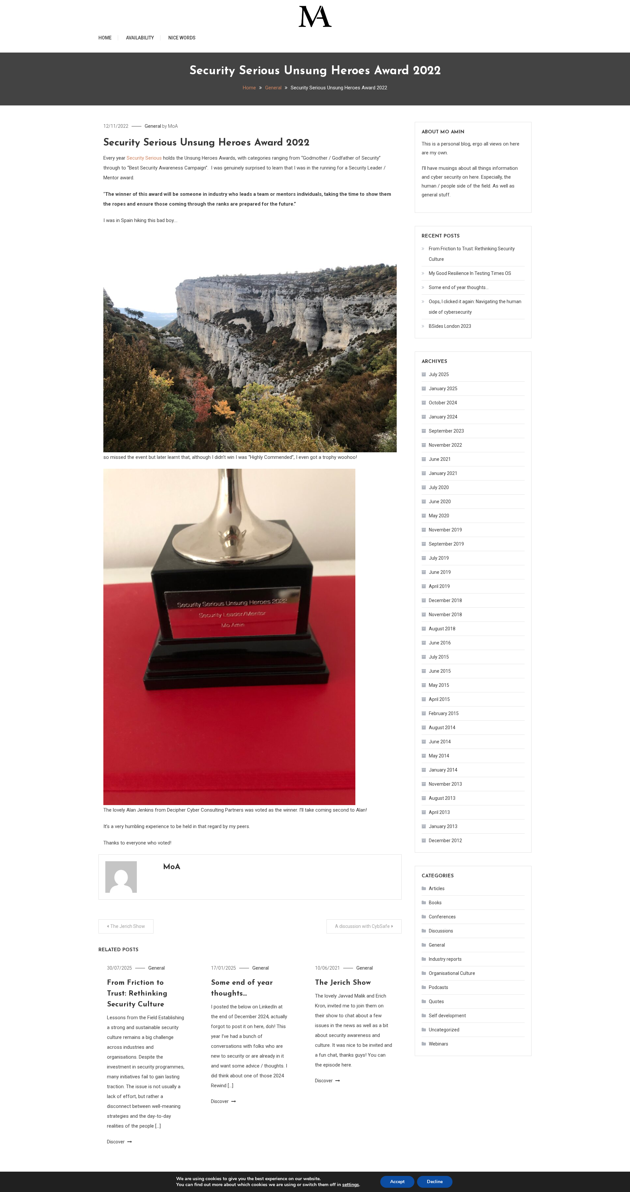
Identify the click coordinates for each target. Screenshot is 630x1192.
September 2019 (446, 544)
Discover (116, 1141)
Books (435, 902)
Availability (140, 37)
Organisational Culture (452, 973)
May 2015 (439, 685)
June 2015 (440, 671)
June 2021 (440, 459)
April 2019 (439, 586)
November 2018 (445, 614)
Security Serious (144, 158)
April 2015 (439, 699)
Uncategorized (444, 1029)
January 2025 (443, 388)
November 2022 (445, 445)
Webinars (438, 1043)
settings (350, 1185)
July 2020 (439, 487)
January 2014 (443, 770)
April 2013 (439, 812)
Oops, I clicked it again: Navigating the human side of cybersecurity (475, 307)
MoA (173, 126)
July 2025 (439, 374)
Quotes (436, 1001)
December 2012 (445, 840)
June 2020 (440, 501)
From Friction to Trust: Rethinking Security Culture (137, 993)
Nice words (182, 37)
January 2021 (443, 473)
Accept (397, 1182)
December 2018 (445, 600)
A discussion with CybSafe (362, 926)
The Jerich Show (127, 926)
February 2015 (444, 713)
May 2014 (439, 755)
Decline (435, 1182)
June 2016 (440, 642)
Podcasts (438, 987)
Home (105, 37)
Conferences (442, 916)
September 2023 (446, 431)
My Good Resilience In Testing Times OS (470, 273)
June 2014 (440, 741)
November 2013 (445, 784)
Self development (447, 1015)
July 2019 (439, 558)
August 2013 (442, 798)
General (153, 126)
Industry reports (445, 959)
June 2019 (440, 572)
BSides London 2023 (450, 326)
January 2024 (443, 416)
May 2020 (439, 515)
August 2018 (442, 628)
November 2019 (445, 529)
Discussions (441, 930)
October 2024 (443, 402)
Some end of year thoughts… (459, 287)
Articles (437, 888)
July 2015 (439, 657)
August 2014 (442, 727)
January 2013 (443, 826)
